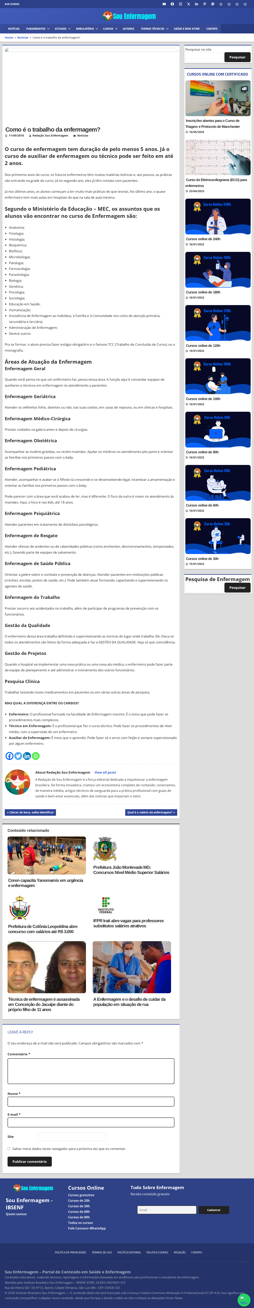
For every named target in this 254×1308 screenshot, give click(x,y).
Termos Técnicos (152, 29)
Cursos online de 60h (202, 505)
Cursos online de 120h (203, 346)
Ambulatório (85, 29)
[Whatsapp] (36, 756)
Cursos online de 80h (202, 452)
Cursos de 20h (79, 1200)
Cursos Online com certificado (217, 74)
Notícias (14, 29)
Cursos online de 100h (203, 399)
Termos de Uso (102, 1252)
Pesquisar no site (198, 49)
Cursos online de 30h (202, 559)
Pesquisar (237, 57)
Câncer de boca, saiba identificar (31, 813)
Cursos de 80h (79, 1217)
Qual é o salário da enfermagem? (149, 813)
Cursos (108, 29)
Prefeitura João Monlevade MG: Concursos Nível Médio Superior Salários (131, 870)
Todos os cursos (80, 1223)
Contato (211, 29)
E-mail (14, 1114)
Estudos (60, 29)
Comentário (19, 1054)
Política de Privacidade (70, 1252)
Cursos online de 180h (203, 292)
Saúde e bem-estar (187, 29)
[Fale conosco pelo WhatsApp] (244, 1300)
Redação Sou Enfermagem (50, 135)
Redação (180, 1252)
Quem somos (16, 1214)
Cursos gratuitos (81, 1195)
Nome (14, 1093)
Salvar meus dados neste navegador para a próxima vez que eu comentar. (69, 1148)
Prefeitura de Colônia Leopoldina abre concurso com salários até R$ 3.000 (42, 929)
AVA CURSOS (12, 4)
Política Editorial (129, 1252)
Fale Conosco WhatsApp (87, 1228)
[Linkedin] (27, 756)
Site (11, 1136)
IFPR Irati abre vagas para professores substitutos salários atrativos (128, 923)
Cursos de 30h (79, 1206)
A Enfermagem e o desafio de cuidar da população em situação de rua (129, 1002)
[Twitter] (18, 756)
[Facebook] (9, 756)
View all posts (105, 772)
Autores (128, 29)
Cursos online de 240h (203, 239)
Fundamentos (35, 29)
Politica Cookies (157, 1252)
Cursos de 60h (79, 1211)
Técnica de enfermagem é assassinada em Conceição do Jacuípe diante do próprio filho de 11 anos (44, 1004)
